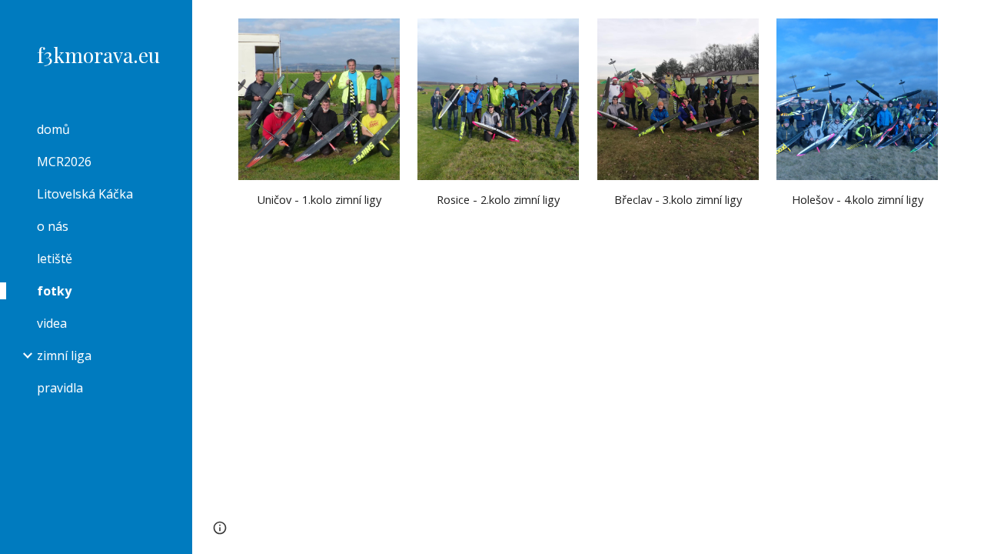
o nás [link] (52, 226)
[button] (965, 21)
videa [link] (52, 323)
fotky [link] (54, 290)
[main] (319, 199)
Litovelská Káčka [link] (85, 193)
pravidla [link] (60, 387)
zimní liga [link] (64, 355)
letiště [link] (54, 258)
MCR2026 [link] (64, 161)
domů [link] (53, 129)
